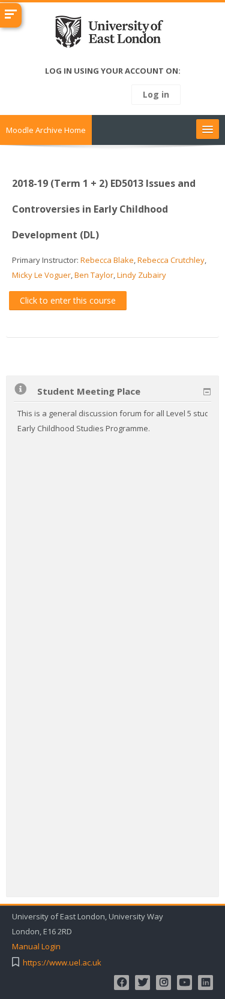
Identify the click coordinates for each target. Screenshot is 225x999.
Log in (156, 94)
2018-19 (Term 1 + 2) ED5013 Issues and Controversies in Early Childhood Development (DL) (104, 209)
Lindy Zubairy (141, 275)
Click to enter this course (68, 300)
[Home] (112, 34)
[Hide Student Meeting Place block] (207, 391)
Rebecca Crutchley (171, 260)
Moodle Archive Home (46, 130)
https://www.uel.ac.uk (62, 962)
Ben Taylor (93, 275)
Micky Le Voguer (41, 275)
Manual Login (36, 946)
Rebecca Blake (107, 260)
